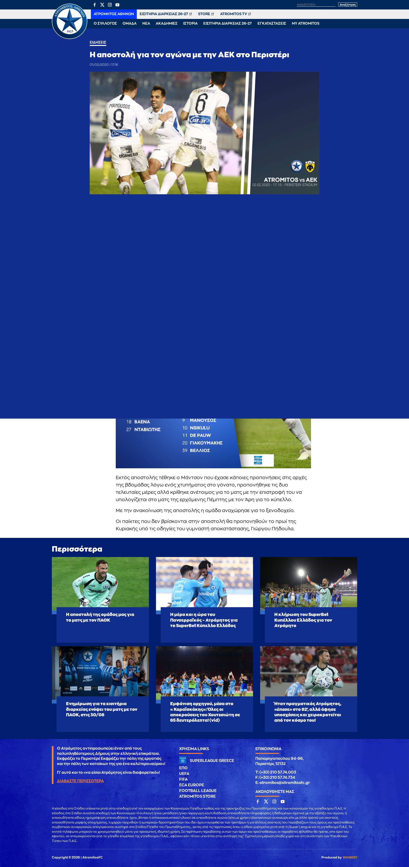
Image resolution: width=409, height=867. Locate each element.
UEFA (184, 774)
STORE (204, 14)
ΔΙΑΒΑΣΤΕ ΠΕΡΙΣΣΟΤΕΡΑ (80, 781)
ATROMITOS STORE (197, 796)
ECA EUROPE (191, 785)
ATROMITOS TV (233, 14)
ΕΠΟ (183, 768)
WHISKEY (349, 857)
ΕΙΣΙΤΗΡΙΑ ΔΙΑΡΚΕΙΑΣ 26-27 (164, 14)
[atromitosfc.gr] (69, 38)
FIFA (183, 779)
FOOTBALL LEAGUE (198, 791)
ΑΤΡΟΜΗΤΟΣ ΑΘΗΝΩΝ (114, 14)
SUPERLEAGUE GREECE (212, 761)
